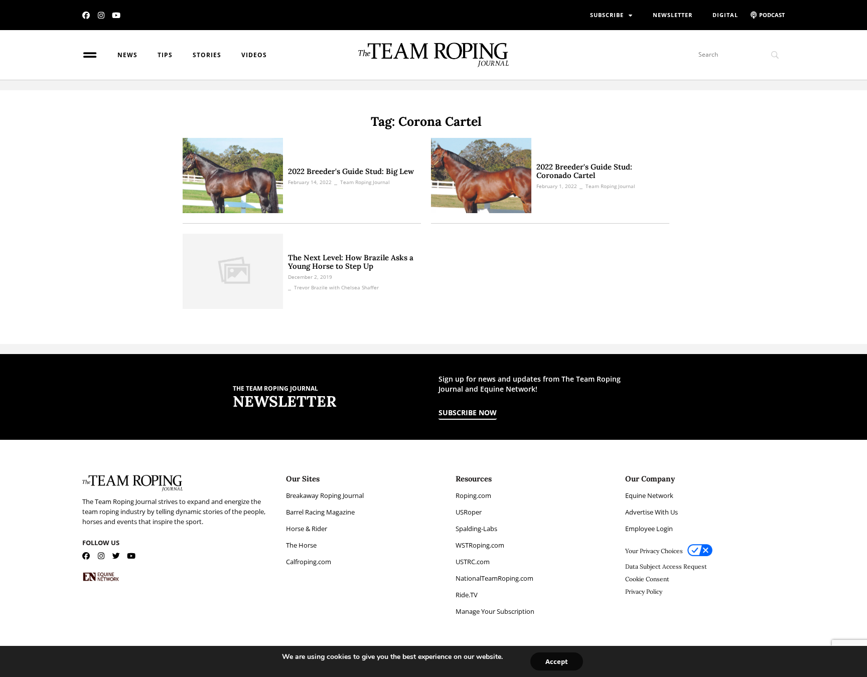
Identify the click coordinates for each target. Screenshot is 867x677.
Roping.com (473, 495)
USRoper (469, 512)
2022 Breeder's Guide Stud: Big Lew (351, 171)
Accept (556, 661)
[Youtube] (116, 15)
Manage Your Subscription (495, 611)
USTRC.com (473, 561)
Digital (725, 15)
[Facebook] (86, 15)
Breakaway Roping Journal (325, 495)
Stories (207, 55)
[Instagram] (101, 15)
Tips (165, 55)
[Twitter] (116, 556)
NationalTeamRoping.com (494, 578)
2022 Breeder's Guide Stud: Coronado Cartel (584, 171)
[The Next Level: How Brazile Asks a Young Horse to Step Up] (233, 271)
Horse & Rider (306, 528)
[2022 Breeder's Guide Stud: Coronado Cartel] (481, 175)
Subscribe (607, 15)
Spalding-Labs (476, 528)
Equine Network (649, 495)
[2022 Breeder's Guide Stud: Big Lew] (233, 175)
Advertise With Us (651, 512)
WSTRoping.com (480, 545)
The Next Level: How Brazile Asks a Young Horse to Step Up (350, 262)
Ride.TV (467, 594)
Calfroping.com (308, 561)
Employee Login (649, 528)
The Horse (301, 545)
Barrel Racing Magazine (320, 512)
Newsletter (672, 15)
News (127, 55)
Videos (254, 55)
